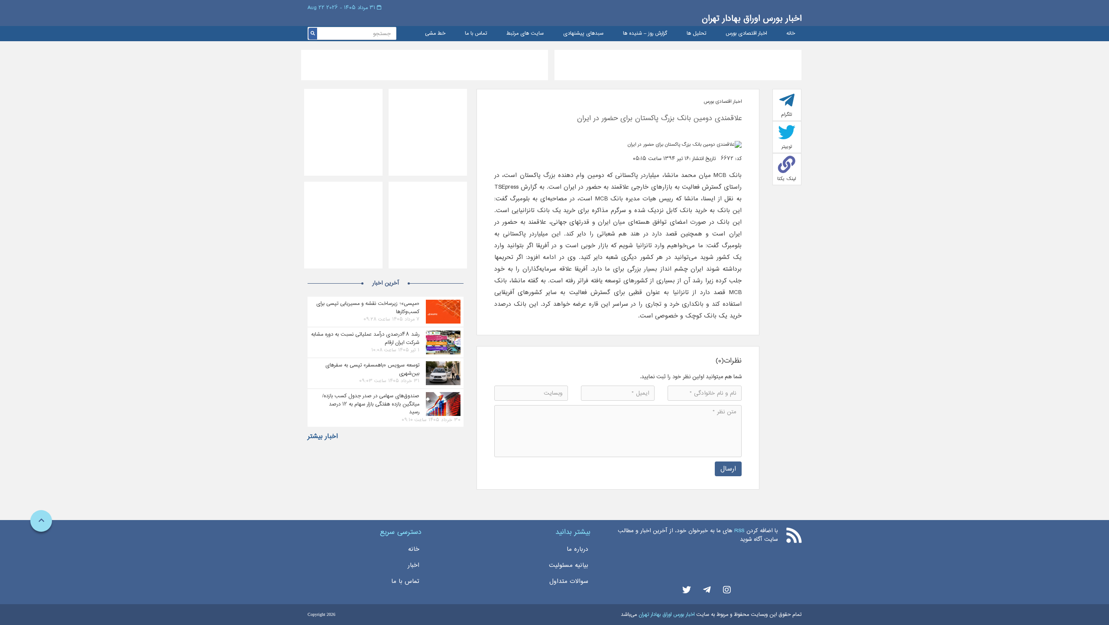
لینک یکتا (786, 178)
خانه (790, 33)
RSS (739, 531)
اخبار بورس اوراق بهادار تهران (751, 18)
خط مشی (435, 33)
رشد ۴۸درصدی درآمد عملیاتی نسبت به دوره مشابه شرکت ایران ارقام (365, 338)
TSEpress (506, 187)
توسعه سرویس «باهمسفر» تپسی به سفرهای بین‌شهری (372, 369)
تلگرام (786, 114)
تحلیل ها (696, 33)
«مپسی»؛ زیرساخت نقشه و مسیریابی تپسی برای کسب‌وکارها (367, 307)
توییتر (786, 146)
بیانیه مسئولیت (568, 565)
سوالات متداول (568, 581)
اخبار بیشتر (323, 436)
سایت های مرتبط (525, 33)
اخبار (413, 565)
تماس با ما (476, 33)
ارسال (728, 468)
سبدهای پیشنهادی (583, 33)
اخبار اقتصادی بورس (746, 33)
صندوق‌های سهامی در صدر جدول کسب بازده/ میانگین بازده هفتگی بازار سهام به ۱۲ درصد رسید (370, 403)
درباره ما (577, 549)
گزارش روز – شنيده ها (645, 33)
